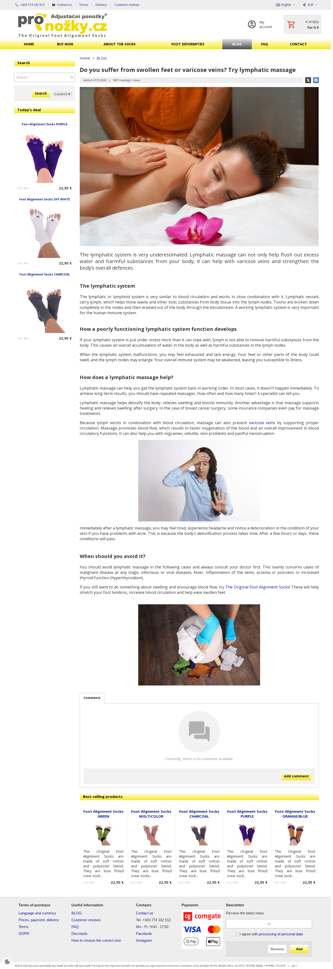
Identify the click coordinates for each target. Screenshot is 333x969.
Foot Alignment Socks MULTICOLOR (151, 814)
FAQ (75, 927)
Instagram (144, 940)
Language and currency (37, 913)
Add (299, 949)
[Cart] (302, 24)
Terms (24, 927)
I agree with (271, 934)
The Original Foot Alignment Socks (257, 587)
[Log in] (260, 24)
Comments (92, 698)
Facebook (144, 933)
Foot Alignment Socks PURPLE (45, 124)
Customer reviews (86, 920)
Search (41, 93)
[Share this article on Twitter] (308, 80)
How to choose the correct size (96, 940)
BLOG (76, 913)
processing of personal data (281, 934)
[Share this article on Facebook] (316, 80)
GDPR (24, 933)
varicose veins (262, 422)
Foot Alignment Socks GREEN (103, 814)
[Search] (72, 77)
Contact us (144, 913)
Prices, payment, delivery (39, 920)
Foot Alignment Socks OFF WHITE (44, 199)
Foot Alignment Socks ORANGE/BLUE (295, 814)
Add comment (296, 776)
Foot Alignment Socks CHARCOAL (45, 274)
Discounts (79, 933)
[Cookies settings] (7, 962)
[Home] (63, 24)
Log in (294, 965)
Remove (277, 949)
